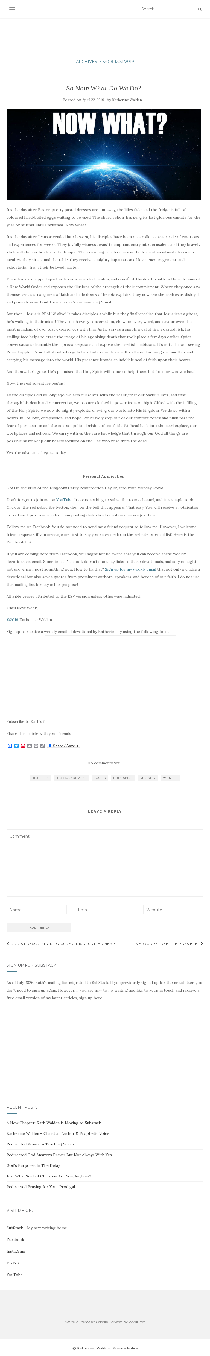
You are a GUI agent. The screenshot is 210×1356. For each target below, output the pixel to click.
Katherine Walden (127, 100)
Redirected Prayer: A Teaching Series (41, 1144)
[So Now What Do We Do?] (104, 154)
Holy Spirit (123, 778)
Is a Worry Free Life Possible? (168, 944)
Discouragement (71, 778)
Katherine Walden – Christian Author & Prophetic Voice (58, 1133)
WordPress (137, 1322)
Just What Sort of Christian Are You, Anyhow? (49, 1176)
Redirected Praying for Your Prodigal (41, 1186)
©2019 (12, 619)
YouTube (64, 499)
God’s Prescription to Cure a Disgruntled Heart (63, 944)
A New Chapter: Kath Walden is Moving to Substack (54, 1122)
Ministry (148, 778)
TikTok (13, 1263)
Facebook (15, 1239)
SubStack (15, 1227)
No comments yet (104, 763)
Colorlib (102, 1322)
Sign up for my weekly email (130, 569)
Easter (100, 778)
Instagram (16, 1251)
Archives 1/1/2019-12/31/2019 (105, 61)
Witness (170, 778)
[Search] (199, 9)
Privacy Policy (125, 1348)
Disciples (40, 778)
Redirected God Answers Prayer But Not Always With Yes (59, 1154)
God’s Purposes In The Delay (33, 1165)
